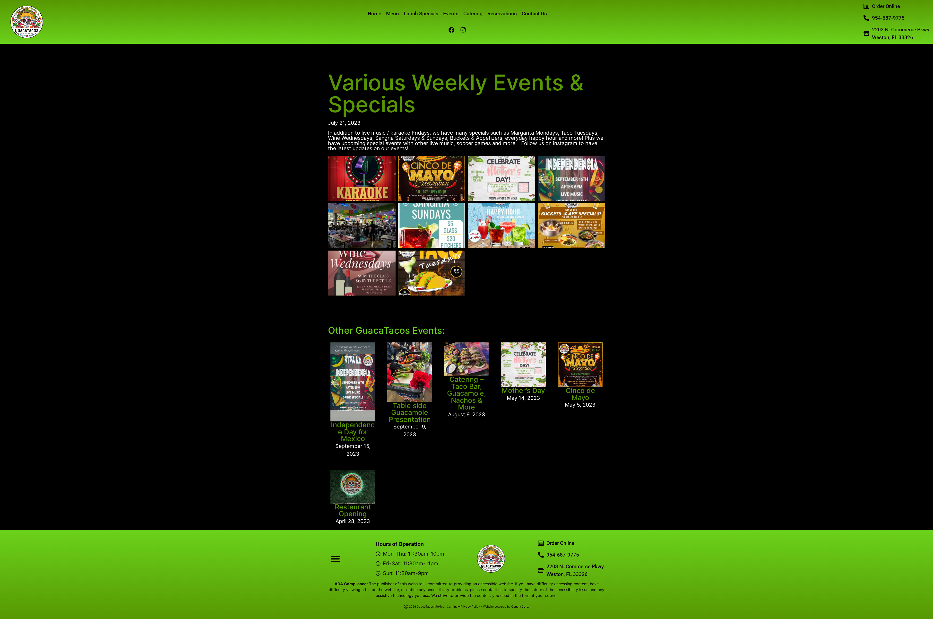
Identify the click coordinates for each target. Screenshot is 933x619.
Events (450, 13)
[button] (335, 558)
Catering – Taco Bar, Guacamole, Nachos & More (466, 393)
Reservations (502, 13)
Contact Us (534, 13)
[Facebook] (451, 30)
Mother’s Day (523, 390)
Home (374, 13)
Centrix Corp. (520, 606)
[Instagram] (463, 30)
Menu (392, 13)
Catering (473, 13)
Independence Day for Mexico (353, 431)
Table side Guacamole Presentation (410, 412)
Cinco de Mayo (580, 393)
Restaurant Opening (353, 510)
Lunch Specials (421, 13)
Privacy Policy (470, 606)
